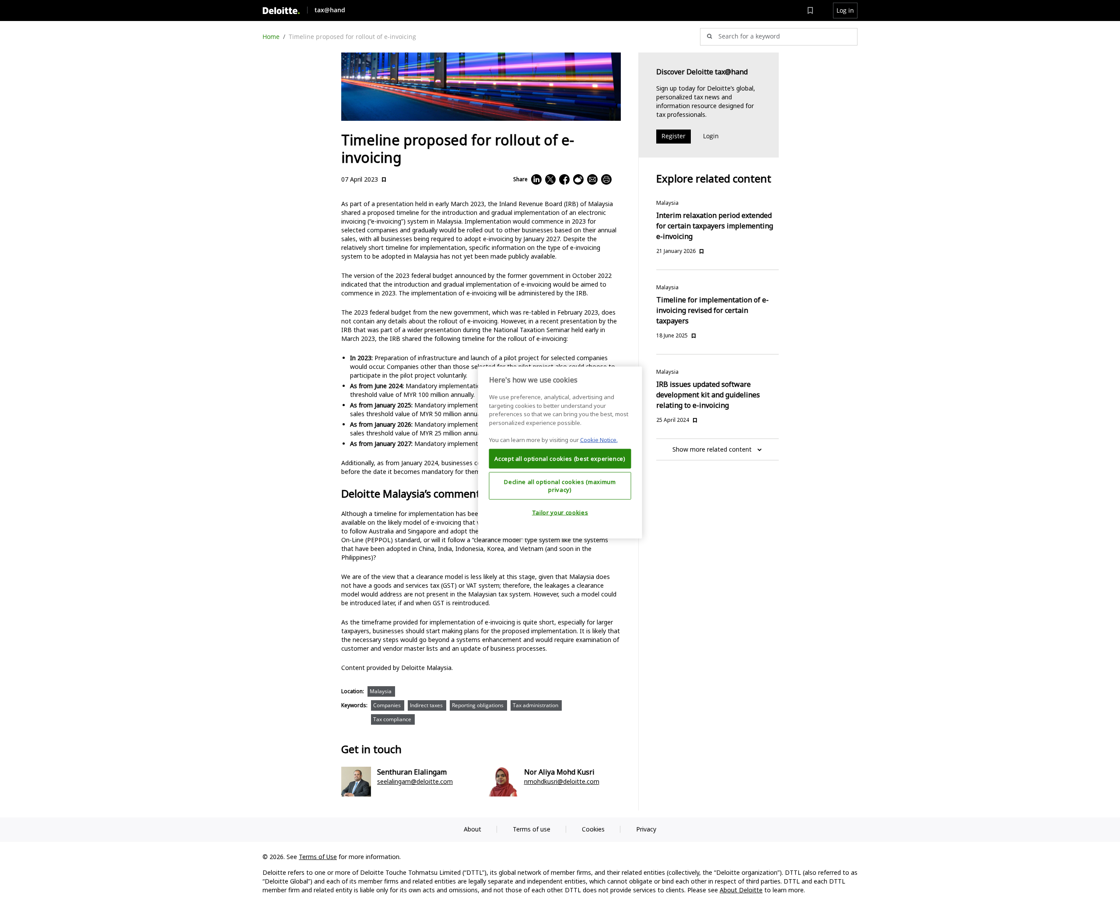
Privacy (646, 829)
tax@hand (330, 10)
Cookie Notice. (599, 440)
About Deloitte (741, 890)
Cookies (593, 829)
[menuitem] (810, 10)
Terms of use (531, 829)
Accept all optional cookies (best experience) (560, 459)
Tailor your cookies (560, 512)
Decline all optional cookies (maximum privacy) (560, 485)
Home (271, 36)
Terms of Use (318, 856)
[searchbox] (779, 37)
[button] (845, 10)
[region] (560, 453)
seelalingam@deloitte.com (415, 781)
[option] (383, 693)
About (472, 829)
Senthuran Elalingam (412, 772)
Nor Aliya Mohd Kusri (559, 772)
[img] (281, 10)
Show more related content (712, 449)
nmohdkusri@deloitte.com (561, 781)
